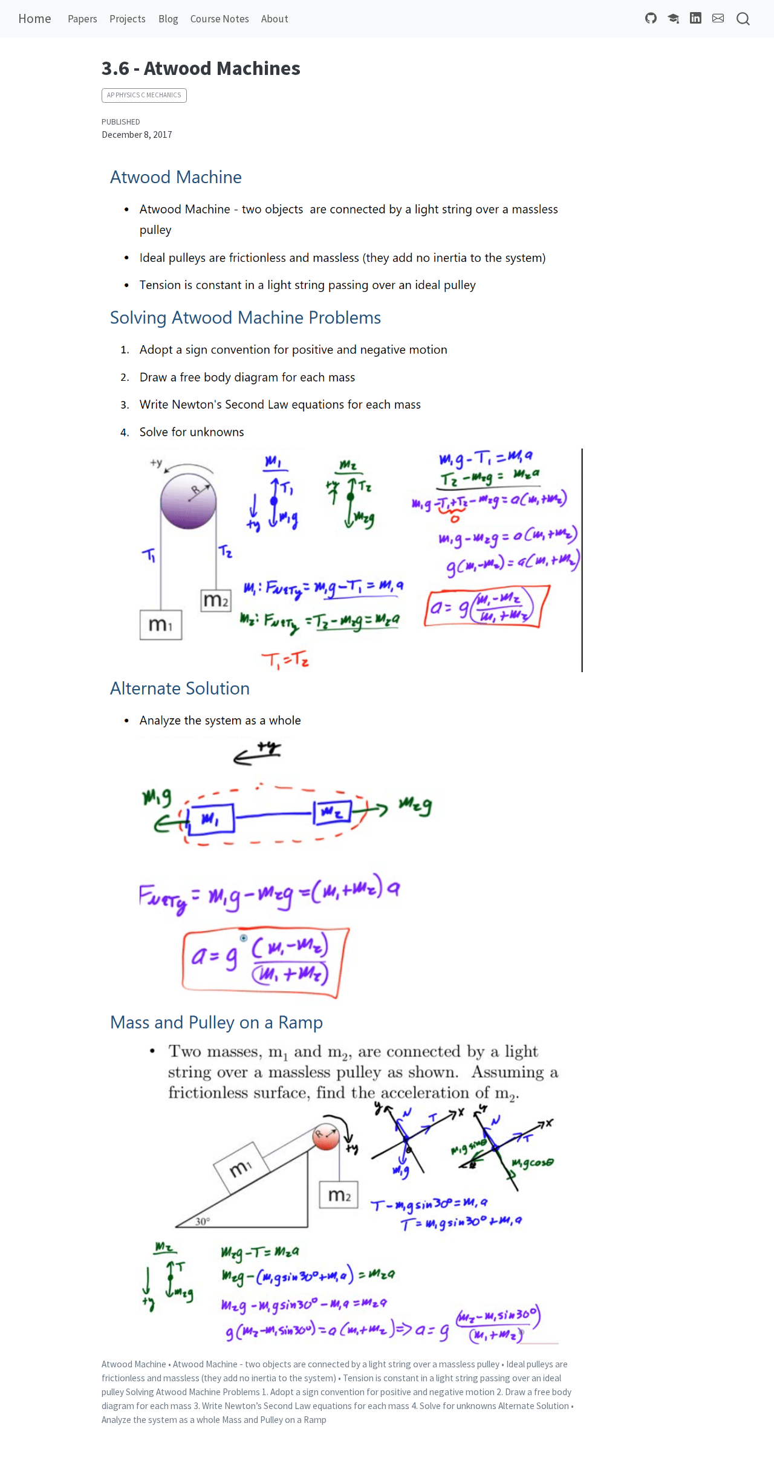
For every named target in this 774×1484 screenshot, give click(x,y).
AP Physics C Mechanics (144, 95)
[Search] (743, 19)
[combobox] (744, 19)
